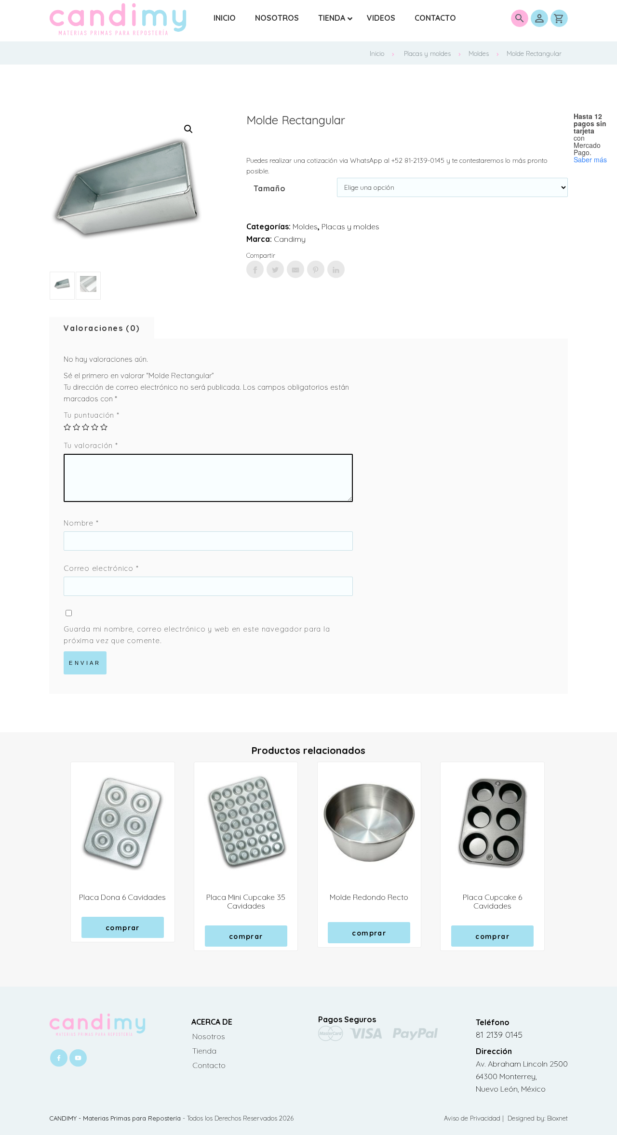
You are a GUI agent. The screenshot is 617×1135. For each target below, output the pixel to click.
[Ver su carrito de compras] (559, 18)
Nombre (81, 523)
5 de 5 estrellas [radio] (103, 427)
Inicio (377, 53)
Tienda (204, 1051)
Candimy (290, 239)
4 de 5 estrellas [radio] (94, 427)
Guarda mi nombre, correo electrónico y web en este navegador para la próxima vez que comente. (197, 634)
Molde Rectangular (534, 53)
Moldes (479, 53)
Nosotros (208, 1036)
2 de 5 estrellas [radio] (76, 427)
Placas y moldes (427, 53)
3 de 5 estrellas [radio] (85, 427)
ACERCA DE (211, 1022)
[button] (188, 129)
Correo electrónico (101, 568)
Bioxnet (557, 1118)
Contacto (209, 1065)
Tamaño (270, 188)
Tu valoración (91, 445)
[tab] (101, 328)
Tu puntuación (91, 415)
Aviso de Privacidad (473, 1118)
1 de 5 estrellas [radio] (67, 427)
